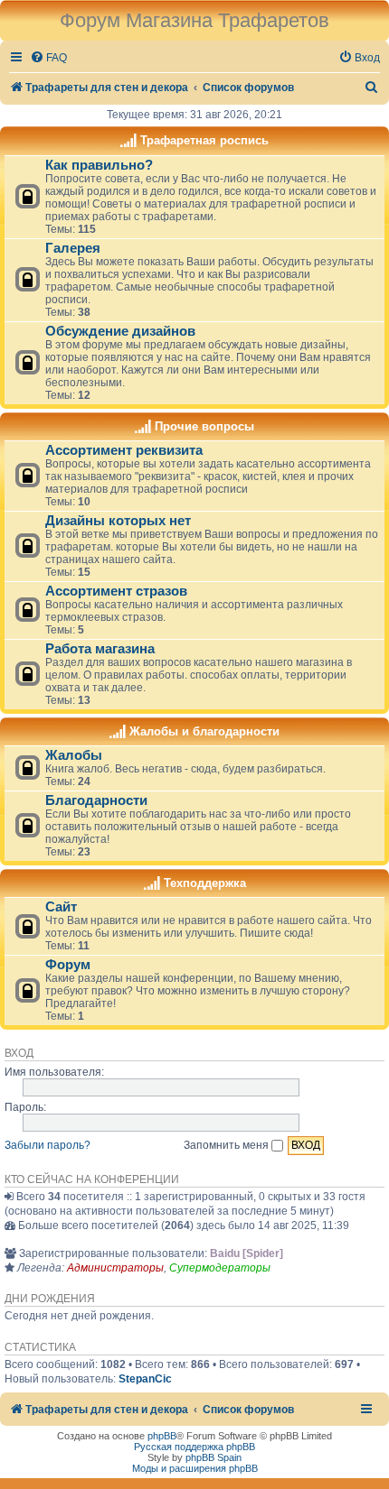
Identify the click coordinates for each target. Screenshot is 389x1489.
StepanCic (145, 1379)
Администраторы (115, 1268)
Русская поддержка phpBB (194, 1446)
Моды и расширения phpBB (195, 1468)
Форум (67, 964)
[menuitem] (48, 58)
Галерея (72, 248)
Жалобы (73, 755)
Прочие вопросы (204, 426)
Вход (19, 1053)
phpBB (161, 1435)
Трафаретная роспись (204, 140)
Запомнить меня (227, 1145)
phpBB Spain (213, 1457)
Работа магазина (100, 649)
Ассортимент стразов (116, 591)
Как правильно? (99, 165)
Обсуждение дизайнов (120, 331)
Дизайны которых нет (118, 520)
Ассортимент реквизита (124, 450)
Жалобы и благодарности (204, 731)
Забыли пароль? (47, 1145)
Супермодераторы (219, 1268)
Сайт (61, 907)
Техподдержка (205, 883)
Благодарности (96, 800)
